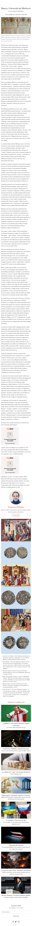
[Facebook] (13, 922)
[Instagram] (18, 922)
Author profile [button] (16, 515)
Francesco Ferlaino (21, 14)
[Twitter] (15, 922)
